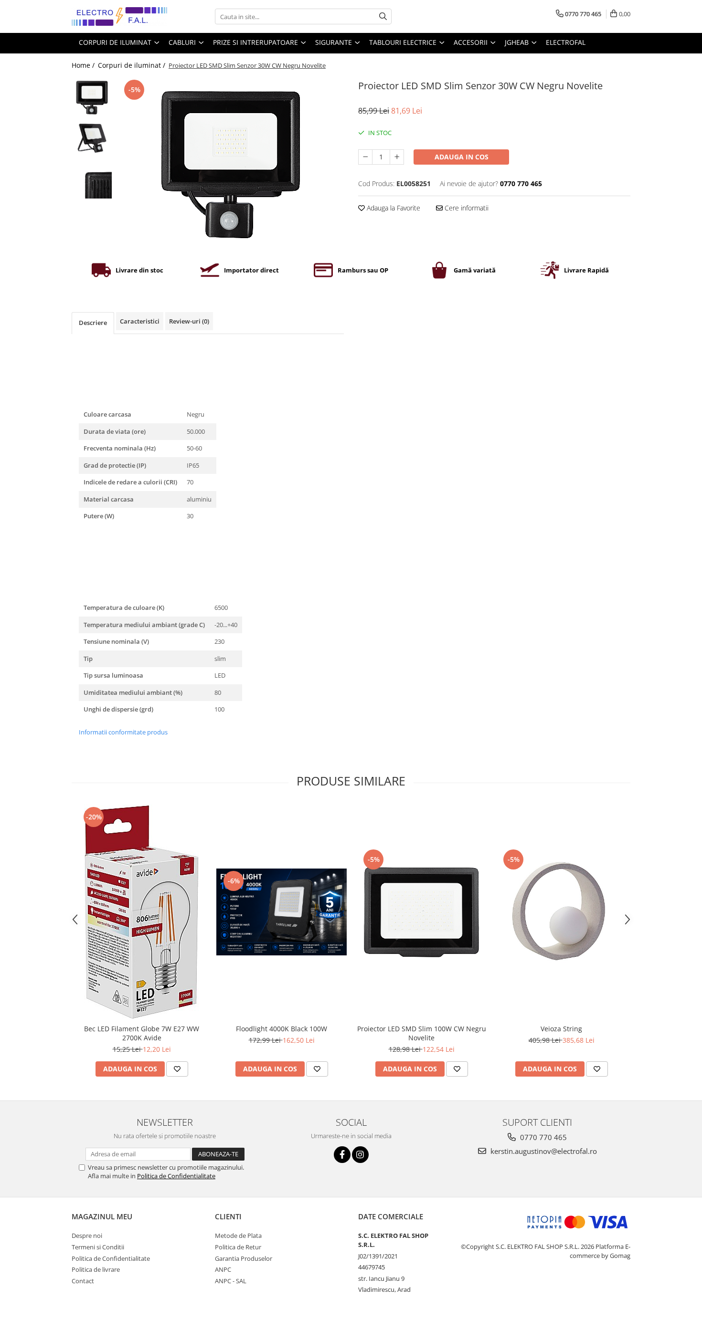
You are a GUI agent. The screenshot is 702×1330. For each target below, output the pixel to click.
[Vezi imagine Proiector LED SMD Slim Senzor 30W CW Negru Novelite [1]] (92, 138)
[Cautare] (383, 16)
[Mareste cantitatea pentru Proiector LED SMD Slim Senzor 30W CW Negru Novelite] (397, 157)
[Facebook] (342, 1154)
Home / (84, 65)
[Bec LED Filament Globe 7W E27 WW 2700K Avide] (141, 912)
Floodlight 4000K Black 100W (281, 1028)
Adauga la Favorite (392, 207)
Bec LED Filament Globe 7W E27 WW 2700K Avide (141, 1033)
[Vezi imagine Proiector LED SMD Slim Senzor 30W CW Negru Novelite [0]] (92, 97)
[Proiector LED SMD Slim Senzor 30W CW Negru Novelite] (230, 164)
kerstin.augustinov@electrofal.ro (543, 1151)
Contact (83, 1281)
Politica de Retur (238, 1247)
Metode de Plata (238, 1235)
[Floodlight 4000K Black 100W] (281, 912)
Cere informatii (466, 207)
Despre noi (87, 1235)
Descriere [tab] (93, 322)
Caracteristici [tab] (140, 321)
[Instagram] (360, 1154)
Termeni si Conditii (98, 1247)
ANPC (223, 1269)
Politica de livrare (96, 1269)
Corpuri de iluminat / (132, 65)
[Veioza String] (561, 912)
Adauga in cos (462, 156)
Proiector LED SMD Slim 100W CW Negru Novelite (421, 1033)
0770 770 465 (542, 1137)
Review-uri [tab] (189, 321)
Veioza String (561, 1028)
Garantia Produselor (243, 1258)
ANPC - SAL (230, 1281)
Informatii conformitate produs (123, 732)
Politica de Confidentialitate (176, 1176)
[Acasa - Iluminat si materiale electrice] (119, 16)
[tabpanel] (230, 164)
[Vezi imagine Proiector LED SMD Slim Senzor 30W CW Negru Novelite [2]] (92, 179)
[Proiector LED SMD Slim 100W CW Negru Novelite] (421, 912)
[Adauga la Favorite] (177, 1069)
